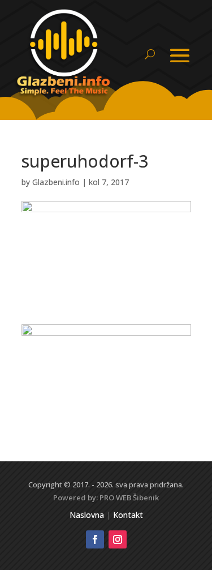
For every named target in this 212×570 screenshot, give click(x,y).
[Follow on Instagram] (118, 539)
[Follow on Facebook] (95, 539)
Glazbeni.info (56, 182)
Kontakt (128, 514)
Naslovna (87, 514)
